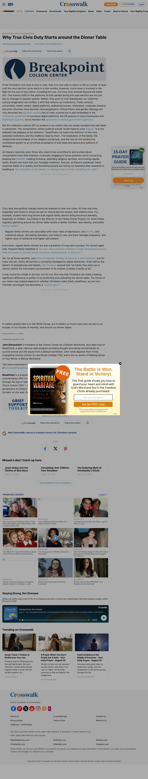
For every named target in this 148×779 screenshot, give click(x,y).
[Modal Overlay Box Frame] (74, 390)
